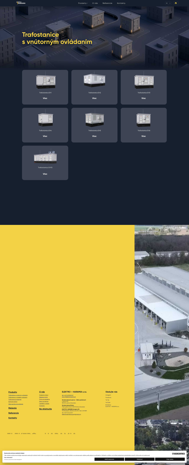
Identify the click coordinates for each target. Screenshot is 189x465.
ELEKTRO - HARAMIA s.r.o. (50, 429)
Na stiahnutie (45, 409)
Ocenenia (42, 405)
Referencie (13, 413)
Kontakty (12, 418)
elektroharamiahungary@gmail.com (71, 414)
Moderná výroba (43, 395)
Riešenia (12, 408)
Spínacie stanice (12, 401)
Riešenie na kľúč (43, 397)
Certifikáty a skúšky (44, 403)
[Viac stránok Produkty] (87, 3)
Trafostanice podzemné (14, 399)
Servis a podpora (43, 401)
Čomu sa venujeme (44, 399)
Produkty (12, 392)
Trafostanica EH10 (45, 167)
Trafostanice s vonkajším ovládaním (17, 397)
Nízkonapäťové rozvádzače (15, 404)
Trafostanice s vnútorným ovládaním (18, 395)
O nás (42, 392)
